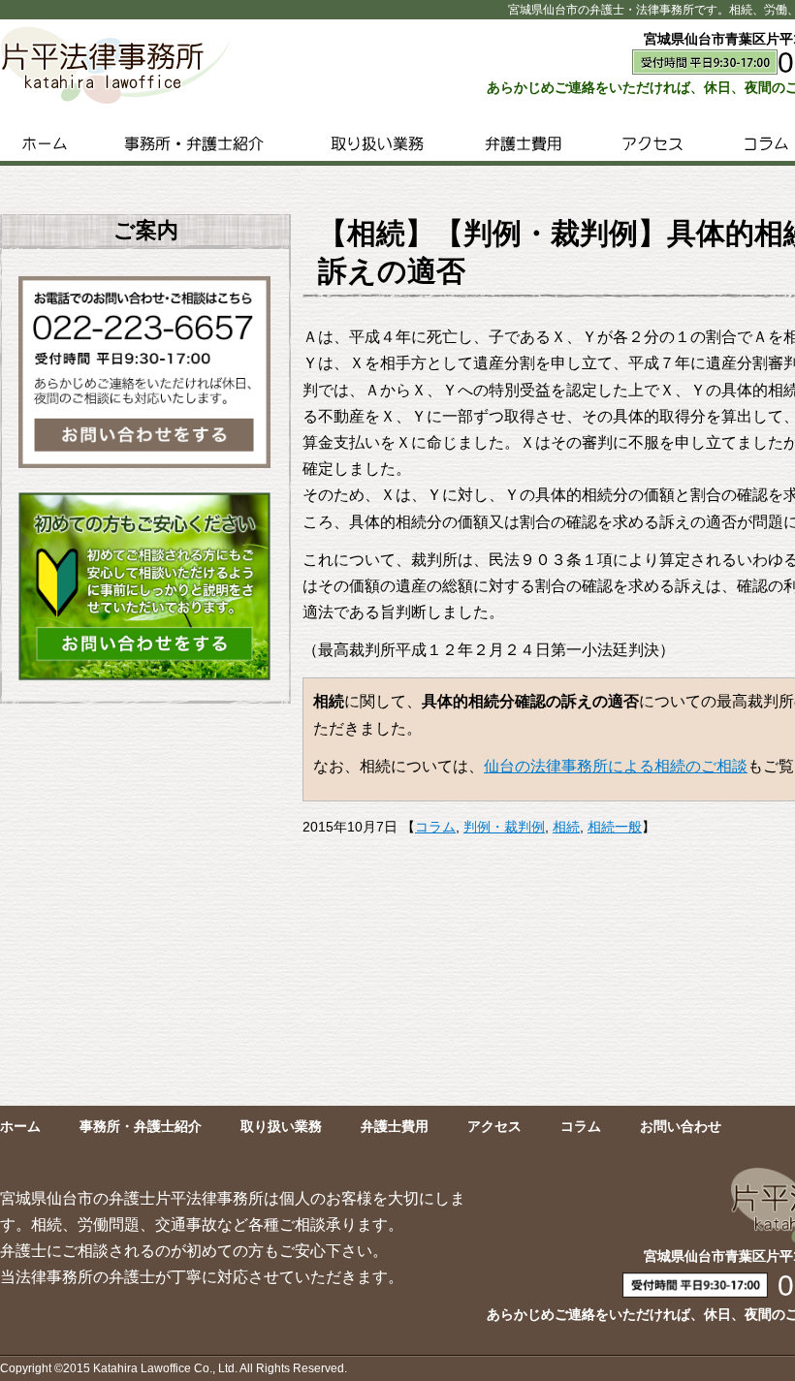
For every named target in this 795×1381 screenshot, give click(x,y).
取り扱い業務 (377, 143)
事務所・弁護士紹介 (193, 143)
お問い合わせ (680, 1126)
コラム (435, 826)
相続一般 (615, 826)
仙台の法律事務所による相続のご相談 (615, 766)
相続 (566, 826)
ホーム (44, 143)
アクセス (652, 143)
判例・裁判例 (504, 826)
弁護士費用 (522, 143)
